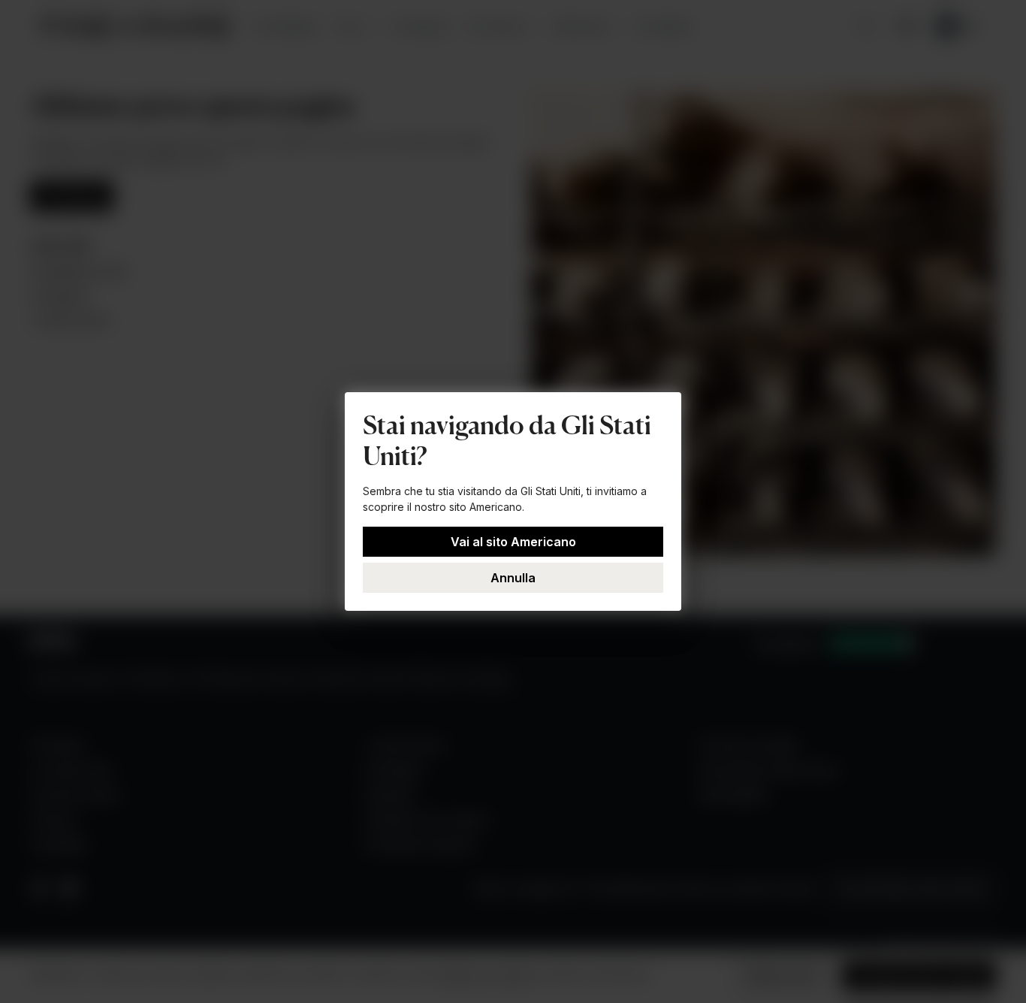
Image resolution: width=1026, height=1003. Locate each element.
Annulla (513, 577)
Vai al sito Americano (513, 541)
